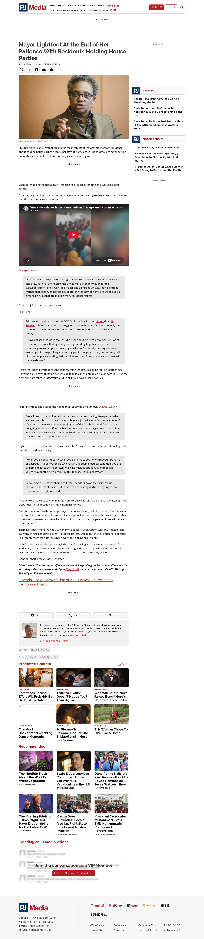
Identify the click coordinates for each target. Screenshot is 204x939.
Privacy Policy (171, 924)
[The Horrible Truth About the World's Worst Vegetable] (36, 760)
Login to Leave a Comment (73, 873)
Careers (119, 930)
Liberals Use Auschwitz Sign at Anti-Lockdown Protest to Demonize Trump (66, 582)
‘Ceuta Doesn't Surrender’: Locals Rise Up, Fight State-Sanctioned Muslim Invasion (72, 823)
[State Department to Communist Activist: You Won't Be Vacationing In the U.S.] (74, 760)
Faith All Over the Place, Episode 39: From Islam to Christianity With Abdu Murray (157, 157)
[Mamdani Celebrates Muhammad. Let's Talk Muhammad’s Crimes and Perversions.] (111, 803)
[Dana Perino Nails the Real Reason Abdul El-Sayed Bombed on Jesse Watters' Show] (111, 760)
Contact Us (97, 924)
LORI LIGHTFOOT (48, 657)
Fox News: (24, 311)
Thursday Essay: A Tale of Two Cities (157, 147)
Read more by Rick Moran (55, 640)
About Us (120, 924)
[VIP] (113, 10)
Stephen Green (27, 784)
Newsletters (97, 930)
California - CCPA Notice (173, 930)
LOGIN (171, 7)
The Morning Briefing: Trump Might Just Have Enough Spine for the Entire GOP (35, 821)
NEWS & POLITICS (40, 650)
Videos (103, 10)
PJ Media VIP (72, 569)
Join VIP (156, 7)
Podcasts (70, 5)
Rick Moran (25, 64)
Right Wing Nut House (96, 631)
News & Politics (74, 10)
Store (82, 5)
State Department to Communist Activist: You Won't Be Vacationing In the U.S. (74, 779)
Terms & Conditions (149, 930)
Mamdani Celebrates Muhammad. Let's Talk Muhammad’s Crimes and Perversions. (111, 823)
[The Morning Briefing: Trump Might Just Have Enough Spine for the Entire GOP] (36, 803)
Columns (56, 10)
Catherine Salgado (67, 834)
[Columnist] (30, 630)
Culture (92, 10)
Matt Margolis (102, 788)
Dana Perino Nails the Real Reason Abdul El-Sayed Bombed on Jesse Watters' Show (111, 779)
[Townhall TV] (114, 5)
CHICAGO (31, 657)
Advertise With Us (149, 924)
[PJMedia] (32, 7)
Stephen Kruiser (27, 831)
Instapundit (96, 5)
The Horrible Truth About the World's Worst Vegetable (33, 777)
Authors (56, 5)
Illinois (100, 321)
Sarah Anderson (65, 788)
